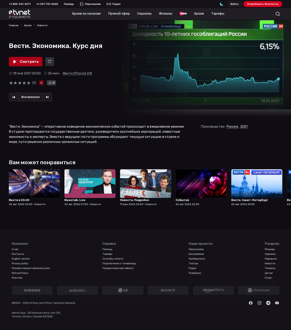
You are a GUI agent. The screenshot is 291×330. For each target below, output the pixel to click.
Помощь (69, 3)
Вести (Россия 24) (77, 73)
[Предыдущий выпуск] (14, 97)
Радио (116, 3)
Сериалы (270, 253)
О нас (15, 249)
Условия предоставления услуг (31, 268)
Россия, (232, 126)
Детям (269, 272)
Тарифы (107, 253)
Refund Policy (20, 272)
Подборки (195, 272)
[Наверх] (283, 322)
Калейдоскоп (197, 258)
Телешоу (270, 268)
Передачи (271, 258)
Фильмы (270, 249)
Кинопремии (196, 253)
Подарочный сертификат (118, 268)
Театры (193, 263)
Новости (270, 263)
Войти (234, 3)
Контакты (18, 253)
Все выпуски (30, 97)
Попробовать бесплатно (262, 3)
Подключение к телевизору (119, 263)
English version (21, 258)
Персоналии (93, 3)
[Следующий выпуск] (47, 97)
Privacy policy (20, 263)
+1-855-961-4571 (19, 3)
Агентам (17, 277)
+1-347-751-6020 (47, 3)
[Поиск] (278, 14)
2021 (244, 126)
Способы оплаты (112, 258)
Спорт (269, 277)
